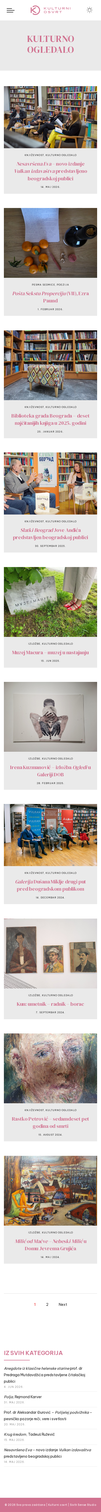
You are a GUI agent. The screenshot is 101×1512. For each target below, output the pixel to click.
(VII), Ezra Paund (50, 297)
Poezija (63, 284)
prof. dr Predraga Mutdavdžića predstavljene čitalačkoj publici (44, 1375)
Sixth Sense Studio (83, 1505)
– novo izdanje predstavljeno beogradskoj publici (50, 171)
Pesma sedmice (43, 284)
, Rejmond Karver (23, 1397)
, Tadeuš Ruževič (29, 1434)
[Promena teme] (89, 10)
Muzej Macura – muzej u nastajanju (50, 652)
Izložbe (34, 643)
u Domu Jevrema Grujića (50, 1245)
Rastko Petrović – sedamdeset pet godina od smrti (50, 1122)
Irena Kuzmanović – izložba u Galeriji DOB (50, 771)
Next (63, 1304)
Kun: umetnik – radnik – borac (50, 1004)
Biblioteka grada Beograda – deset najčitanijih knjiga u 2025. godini (50, 419)
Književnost (34, 155)
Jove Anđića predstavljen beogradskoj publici (50, 533)
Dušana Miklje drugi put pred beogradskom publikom (50, 885)
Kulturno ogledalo (61, 155)
